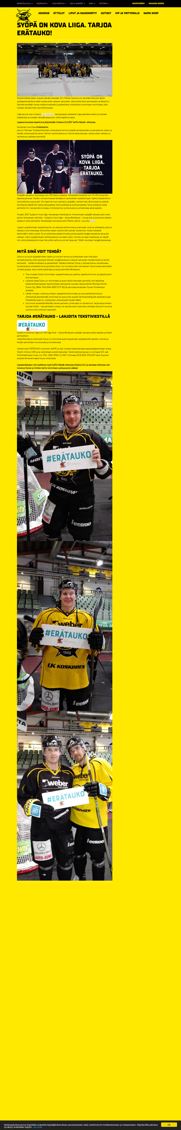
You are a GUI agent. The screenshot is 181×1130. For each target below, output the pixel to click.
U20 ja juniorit (77, 3)
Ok (169, 1124)
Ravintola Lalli (24, 3)
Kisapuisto (42, 3)
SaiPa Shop (151, 13)
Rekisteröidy (138, 3)
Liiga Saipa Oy (58, 3)
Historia (103, 3)
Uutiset (106, 13)
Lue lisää (37, 1127)
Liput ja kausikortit (83, 13)
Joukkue (43, 13)
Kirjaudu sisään (156, 3)
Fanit (91, 3)
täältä (92, 221)
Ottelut (59, 13)
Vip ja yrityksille (127, 13)
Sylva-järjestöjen (47, 114)
